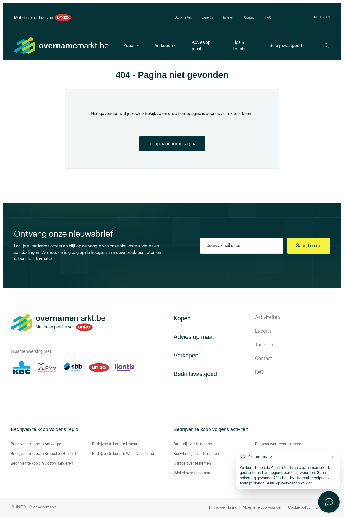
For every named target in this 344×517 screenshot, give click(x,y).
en (328, 17)
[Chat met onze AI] (329, 502)
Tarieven (228, 17)
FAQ (268, 17)
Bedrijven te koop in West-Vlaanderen (123, 453)
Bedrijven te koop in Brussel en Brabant (43, 453)
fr (322, 17)
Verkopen (164, 45)
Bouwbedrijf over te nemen (196, 453)
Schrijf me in (308, 246)
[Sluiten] (333, 457)
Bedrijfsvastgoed (286, 45)
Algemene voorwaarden (263, 507)
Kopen (130, 45)
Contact (250, 17)
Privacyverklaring (223, 507)
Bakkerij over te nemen (193, 444)
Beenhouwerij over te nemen (279, 444)
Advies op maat (201, 45)
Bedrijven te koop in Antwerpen (37, 444)
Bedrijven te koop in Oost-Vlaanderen (42, 463)
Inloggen (293, 17)
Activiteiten (183, 17)
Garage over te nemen (192, 463)
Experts (207, 17)
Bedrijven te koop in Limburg (115, 444)
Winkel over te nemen (192, 473)
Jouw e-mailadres (223, 245)
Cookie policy (299, 507)
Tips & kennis (239, 45)
